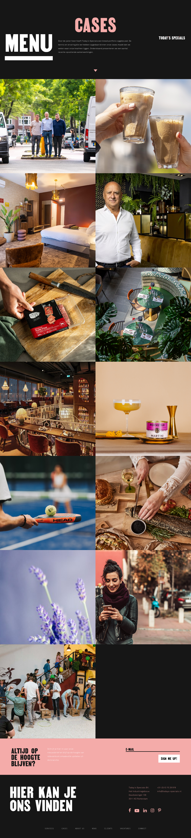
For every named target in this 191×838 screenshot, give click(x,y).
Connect (142, 828)
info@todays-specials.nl (169, 791)
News (94, 828)
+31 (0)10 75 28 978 (166, 787)
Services (49, 828)
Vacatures (125, 828)
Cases (64, 828)
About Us (79, 828)
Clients (108, 828)
